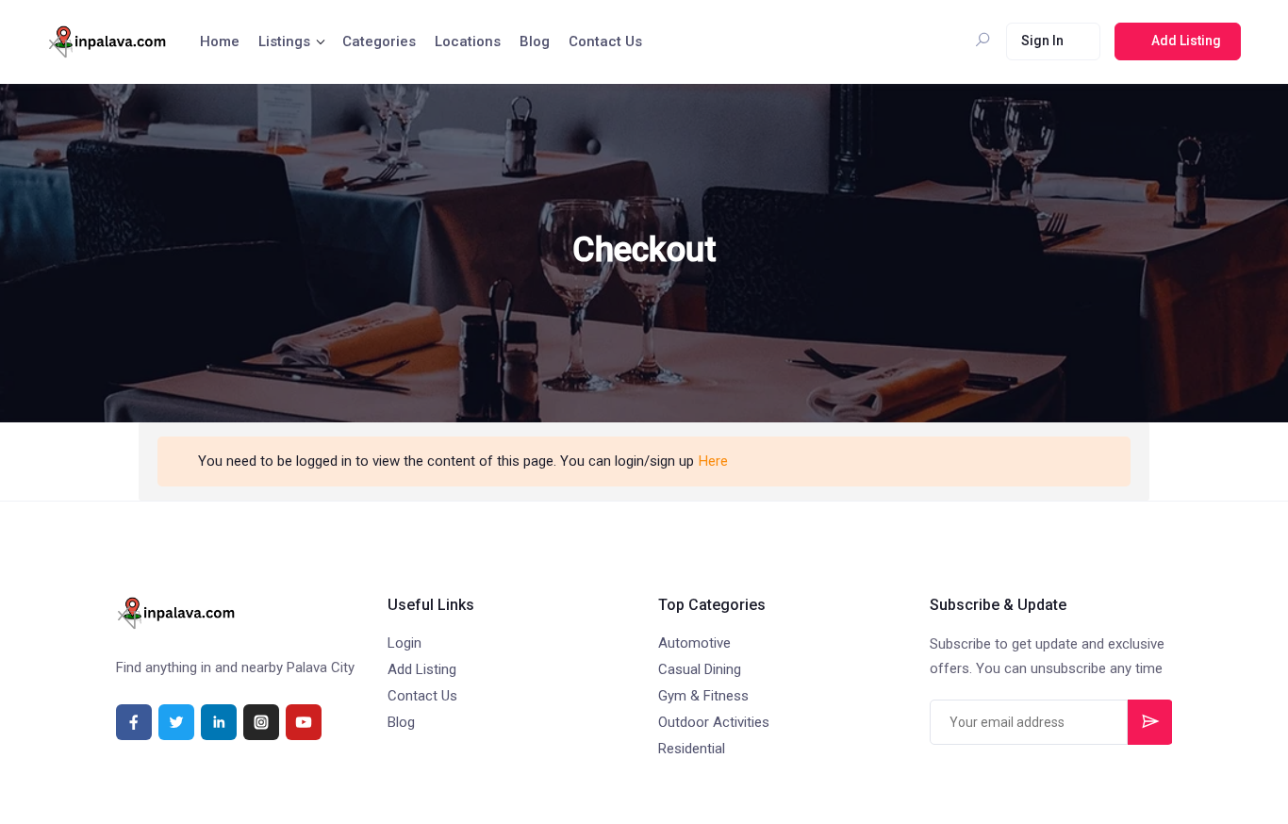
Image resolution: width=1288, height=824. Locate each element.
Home (219, 41)
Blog (535, 41)
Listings (284, 41)
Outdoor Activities (713, 722)
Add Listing (422, 669)
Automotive (694, 642)
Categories (379, 41)
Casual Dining (699, 669)
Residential (691, 748)
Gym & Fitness (703, 695)
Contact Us (605, 41)
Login (404, 642)
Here (713, 461)
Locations (468, 41)
